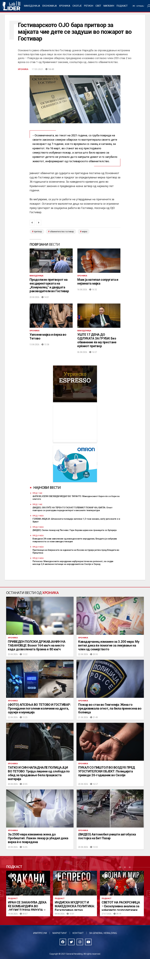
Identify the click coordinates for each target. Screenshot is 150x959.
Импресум (40, 933)
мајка (84, 231)
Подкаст (122, 5)
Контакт (78, 933)
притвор (38, 231)
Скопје (77, 5)
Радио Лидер (11, 6)
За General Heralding (103, 933)
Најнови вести (47, 487)
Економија (49, 5)
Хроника (64, 5)
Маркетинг (59, 933)
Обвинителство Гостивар (62, 231)
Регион (88, 5)
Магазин (108, 5)
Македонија (32, 5)
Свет (98, 5)
